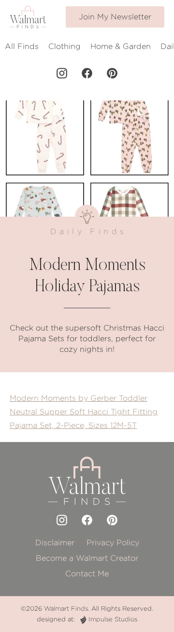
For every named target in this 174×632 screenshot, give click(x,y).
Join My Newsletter (115, 16)
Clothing (64, 46)
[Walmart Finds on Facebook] (87, 73)
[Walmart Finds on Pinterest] (112, 73)
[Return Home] (28, 17)
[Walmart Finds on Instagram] (62, 73)
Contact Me (87, 573)
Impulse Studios (112, 619)
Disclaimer (54, 542)
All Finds (22, 46)
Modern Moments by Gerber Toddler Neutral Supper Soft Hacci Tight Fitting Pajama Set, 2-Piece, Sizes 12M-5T (84, 412)
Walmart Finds (66, 608)
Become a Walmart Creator (87, 558)
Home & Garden (120, 46)
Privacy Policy (113, 542)
